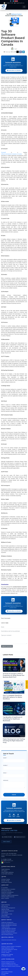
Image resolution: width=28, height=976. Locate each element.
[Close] (25, 460)
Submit (14, 514)
